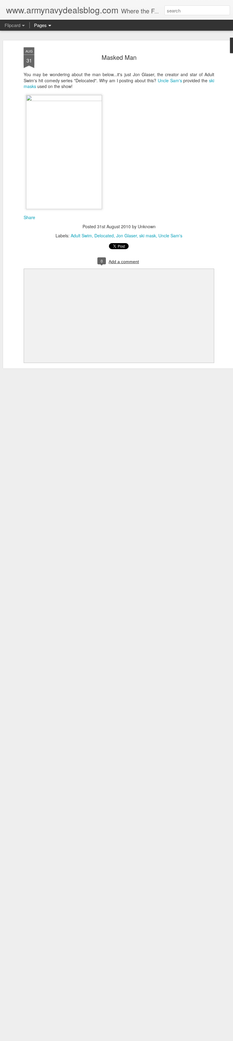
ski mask (147, 235)
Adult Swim (81, 235)
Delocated (104, 235)
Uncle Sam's (170, 80)
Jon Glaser (126, 235)
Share (29, 217)
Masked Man (119, 57)
